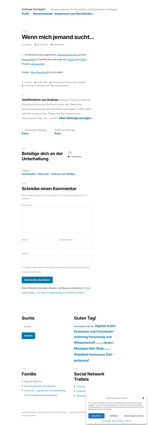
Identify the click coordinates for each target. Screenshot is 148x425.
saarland (65, 85)
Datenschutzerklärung (118, 421)
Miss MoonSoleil (39, 72)
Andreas (28, 45)
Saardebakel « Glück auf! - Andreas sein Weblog (48, 174)
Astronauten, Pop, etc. (84, 326)
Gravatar (81, 386)
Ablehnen (114, 416)
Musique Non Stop (89, 348)
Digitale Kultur (105, 326)
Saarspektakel (29, 59)
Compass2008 (37, 63)
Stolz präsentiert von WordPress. (53, 412)
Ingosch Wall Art (33, 381)
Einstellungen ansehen (133, 416)
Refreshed (107, 349)
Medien (108, 342)
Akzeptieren (96, 416)
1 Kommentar (58, 45)
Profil (25, 13)
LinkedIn (81, 391)
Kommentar (27, 205)
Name (25, 240)
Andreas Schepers (34, 9)
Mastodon (82, 395)
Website (25, 253)
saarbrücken (55, 85)
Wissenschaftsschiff (67, 54)
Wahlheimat (97, 354)
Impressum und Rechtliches (73, 13)
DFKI (83, 59)
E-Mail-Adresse (65, 240)
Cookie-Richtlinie (106, 421)
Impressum (128, 421)
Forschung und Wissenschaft (64, 82)
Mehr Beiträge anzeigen (75, 118)
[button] (143, 398)
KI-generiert (99, 343)
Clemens (71, 59)
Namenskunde (43, 13)
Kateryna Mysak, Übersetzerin (40, 386)
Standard (82, 82)
